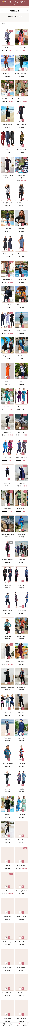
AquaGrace (21, 661)
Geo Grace (21, 993)
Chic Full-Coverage (8, 254)
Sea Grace (21, 99)
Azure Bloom (21, 534)
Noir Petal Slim (21, 124)
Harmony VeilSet (21, 891)
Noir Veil (7, 150)
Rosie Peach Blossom (22, 942)
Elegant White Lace (7, 534)
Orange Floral (7, 279)
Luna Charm (7, 508)
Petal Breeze (7, 636)
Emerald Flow (21, 330)
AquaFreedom (7, 73)
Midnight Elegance (7, 175)
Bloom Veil (21, 175)
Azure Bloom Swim (7, 763)
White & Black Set (7, 203)
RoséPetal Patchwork (8, 559)
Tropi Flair (7, 407)
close (27, 2)
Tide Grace (21, 432)
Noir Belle (21, 228)
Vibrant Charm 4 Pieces (8, 99)
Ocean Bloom (7, 124)
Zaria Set (7, 865)
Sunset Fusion (21, 636)
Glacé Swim (21, 254)
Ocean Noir (21, 840)
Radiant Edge (7, 942)
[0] (26, 11)
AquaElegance (21, 1018)
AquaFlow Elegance (7, 687)
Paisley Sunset (21, 305)
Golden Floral (21, 150)
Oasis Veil (8, 228)
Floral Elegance (21, 967)
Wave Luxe (7, 432)
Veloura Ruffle (7, 305)
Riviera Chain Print (7, 993)
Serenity (7, 381)
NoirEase (7, 48)
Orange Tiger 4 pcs (21, 48)
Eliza (7, 661)
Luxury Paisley (21, 610)
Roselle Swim (21, 865)
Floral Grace (21, 585)
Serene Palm (21, 789)
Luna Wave (7, 458)
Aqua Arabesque (21, 458)
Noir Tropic (21, 712)
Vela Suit (7, 840)
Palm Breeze (7, 585)
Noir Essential (7, 891)
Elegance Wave (21, 559)
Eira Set (7, 814)
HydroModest (21, 279)
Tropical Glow (7, 356)
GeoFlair (21, 381)
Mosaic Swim (21, 687)
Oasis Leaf (7, 916)
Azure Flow (21, 483)
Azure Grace (21, 738)
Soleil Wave (7, 1018)
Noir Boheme (21, 203)
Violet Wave (7, 483)
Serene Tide (7, 330)
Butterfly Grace (7, 967)
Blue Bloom (21, 356)
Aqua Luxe (21, 407)
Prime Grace (7, 789)
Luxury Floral (21, 508)
